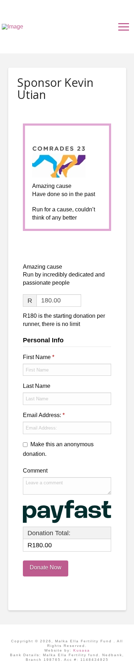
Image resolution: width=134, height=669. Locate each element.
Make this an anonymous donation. (58, 449)
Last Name (37, 386)
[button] (123, 26)
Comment (36, 471)
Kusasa (81, 650)
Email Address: (44, 415)
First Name (38, 357)
